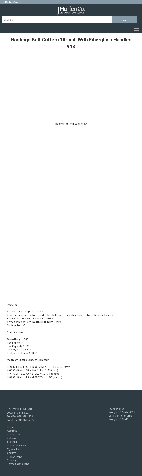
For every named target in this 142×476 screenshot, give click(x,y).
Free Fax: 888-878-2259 (20, 416)
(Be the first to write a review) (71, 123)
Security (11, 453)
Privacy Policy (14, 456)
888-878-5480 (11, 2)
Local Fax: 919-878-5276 (20, 420)
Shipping (12, 460)
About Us (12, 431)
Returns (11, 438)
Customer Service (17, 445)
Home (10, 427)
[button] (71, 29)
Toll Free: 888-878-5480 (20, 409)
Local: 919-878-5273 (18, 412)
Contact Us (13, 434)
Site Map (12, 442)
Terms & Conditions (18, 464)
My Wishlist (13, 449)
